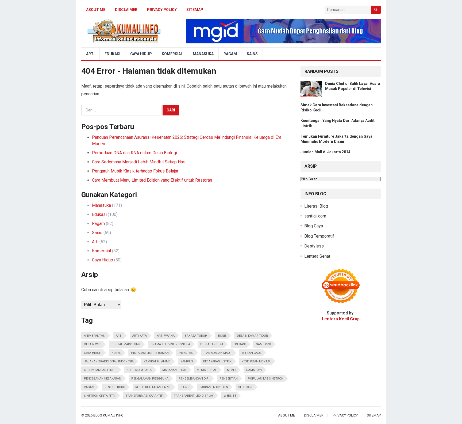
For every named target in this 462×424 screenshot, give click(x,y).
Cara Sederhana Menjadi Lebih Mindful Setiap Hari (138, 161)
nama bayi (254, 370)
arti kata (139, 335)
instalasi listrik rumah (150, 353)
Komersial (172, 54)
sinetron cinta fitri (100, 395)
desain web (92, 344)
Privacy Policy (162, 9)
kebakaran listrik (217, 361)
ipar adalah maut (218, 353)
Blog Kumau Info (108, 415)
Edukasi (112, 54)
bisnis (222, 335)
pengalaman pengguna (149, 378)
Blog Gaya (313, 225)
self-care (245, 387)
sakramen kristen (213, 387)
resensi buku (115, 387)
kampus (186, 361)
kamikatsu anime (157, 361)
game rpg (263, 344)
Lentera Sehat (317, 256)
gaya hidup (92, 353)
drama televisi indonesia (170, 344)
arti (119, 335)
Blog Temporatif (319, 236)
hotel (116, 353)
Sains (252, 54)
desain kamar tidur (252, 335)
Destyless (314, 246)
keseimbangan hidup (100, 370)
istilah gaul (251, 353)
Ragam (230, 54)
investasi (186, 353)
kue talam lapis (139, 370)
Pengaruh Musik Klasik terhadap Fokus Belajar (135, 171)
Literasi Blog (316, 206)
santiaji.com (315, 216)
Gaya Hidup (141, 54)
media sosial (207, 370)
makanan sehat (174, 370)
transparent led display (194, 395)
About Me (95, 9)
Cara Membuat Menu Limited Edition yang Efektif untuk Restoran (152, 180)
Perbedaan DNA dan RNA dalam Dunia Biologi (134, 152)
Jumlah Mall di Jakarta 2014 (325, 152)
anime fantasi (95, 335)
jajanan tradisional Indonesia (109, 361)
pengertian (229, 378)
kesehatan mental (256, 361)
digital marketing (125, 344)
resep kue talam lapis (153, 387)
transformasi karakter (145, 395)
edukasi (239, 344)
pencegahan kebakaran (102, 378)
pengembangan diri (194, 378)
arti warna (166, 335)
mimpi (231, 370)
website (230, 395)
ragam (89, 387)
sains (185, 387)
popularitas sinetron (265, 378)
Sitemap (194, 9)
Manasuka (203, 54)
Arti (90, 54)
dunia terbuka (211, 344)
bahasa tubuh (196, 335)
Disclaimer (126, 9)
